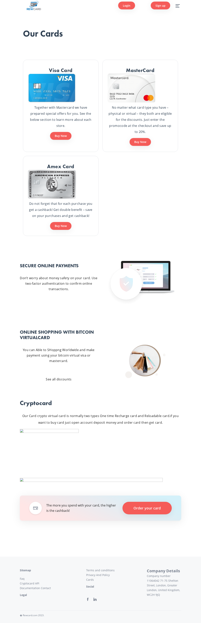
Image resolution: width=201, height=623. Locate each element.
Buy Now (61, 136)
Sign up (160, 5)
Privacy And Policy (98, 575)
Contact (46, 588)
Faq (22, 579)
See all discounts (58, 379)
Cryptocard (27, 583)
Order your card (147, 508)
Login (126, 5)
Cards (90, 579)
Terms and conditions (100, 570)
